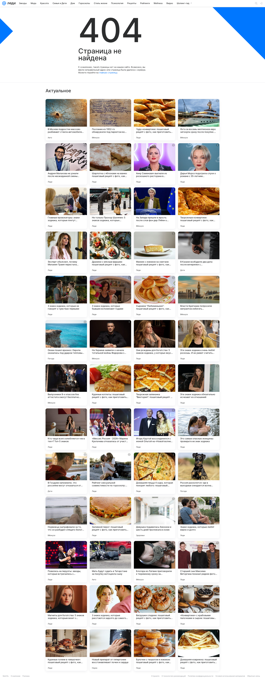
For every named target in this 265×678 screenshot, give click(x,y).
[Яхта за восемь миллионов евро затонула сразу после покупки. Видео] (198, 119)
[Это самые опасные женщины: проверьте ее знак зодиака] (198, 429)
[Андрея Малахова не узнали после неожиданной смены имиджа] (66, 164)
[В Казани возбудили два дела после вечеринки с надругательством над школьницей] (198, 252)
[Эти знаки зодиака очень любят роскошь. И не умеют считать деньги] (198, 340)
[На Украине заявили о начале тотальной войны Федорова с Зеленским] (110, 340)
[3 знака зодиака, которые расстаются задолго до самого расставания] (110, 606)
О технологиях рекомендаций (174, 676)
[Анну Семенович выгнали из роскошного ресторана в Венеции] (154, 164)
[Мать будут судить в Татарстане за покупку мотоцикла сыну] (110, 561)
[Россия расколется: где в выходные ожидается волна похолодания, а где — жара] (198, 473)
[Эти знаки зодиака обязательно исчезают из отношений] (198, 385)
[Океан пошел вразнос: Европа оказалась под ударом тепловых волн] (66, 340)
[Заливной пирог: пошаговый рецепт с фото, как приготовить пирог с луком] (110, 517)
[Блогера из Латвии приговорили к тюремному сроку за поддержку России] (154, 561)
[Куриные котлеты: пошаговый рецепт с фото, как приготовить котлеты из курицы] (110, 385)
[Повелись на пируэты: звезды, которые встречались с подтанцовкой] (66, 561)
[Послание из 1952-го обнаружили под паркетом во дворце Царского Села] (110, 119)
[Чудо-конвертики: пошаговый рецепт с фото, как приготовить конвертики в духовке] (154, 119)
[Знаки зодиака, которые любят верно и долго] (198, 517)
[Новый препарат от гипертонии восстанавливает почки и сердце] (110, 650)
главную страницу (108, 72)
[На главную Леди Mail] (11, 3)
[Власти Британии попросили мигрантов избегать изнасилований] (198, 296)
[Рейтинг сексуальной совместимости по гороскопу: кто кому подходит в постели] (110, 473)
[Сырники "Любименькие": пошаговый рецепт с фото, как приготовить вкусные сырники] (154, 296)
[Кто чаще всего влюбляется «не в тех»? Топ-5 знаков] (66, 429)
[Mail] (4, 3)
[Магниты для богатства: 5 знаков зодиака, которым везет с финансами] (66, 606)
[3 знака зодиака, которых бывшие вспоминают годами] (110, 296)
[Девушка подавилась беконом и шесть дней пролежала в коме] (154, 517)
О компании (15, 676)
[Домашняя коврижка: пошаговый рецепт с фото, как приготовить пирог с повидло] (198, 650)
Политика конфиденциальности (200, 676)
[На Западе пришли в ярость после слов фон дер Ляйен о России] (154, 208)
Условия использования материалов (230, 676)
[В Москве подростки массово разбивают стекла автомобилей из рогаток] (66, 119)
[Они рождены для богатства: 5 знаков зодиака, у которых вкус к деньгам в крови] (154, 340)
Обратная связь (253, 676)
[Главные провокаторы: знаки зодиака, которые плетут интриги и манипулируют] (66, 208)
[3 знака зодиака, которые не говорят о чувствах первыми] (66, 296)
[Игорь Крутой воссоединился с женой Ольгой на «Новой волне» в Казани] (154, 429)
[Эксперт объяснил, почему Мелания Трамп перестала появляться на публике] (66, 252)
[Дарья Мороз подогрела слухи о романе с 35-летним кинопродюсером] (198, 164)
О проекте (155, 676)
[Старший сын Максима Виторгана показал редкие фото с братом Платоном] (198, 561)
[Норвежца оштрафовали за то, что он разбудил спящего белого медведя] (66, 517)
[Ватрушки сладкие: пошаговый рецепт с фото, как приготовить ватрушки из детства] (154, 606)
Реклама (26, 676)
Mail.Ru (6, 676)
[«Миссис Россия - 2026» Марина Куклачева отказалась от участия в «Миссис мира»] (110, 429)
